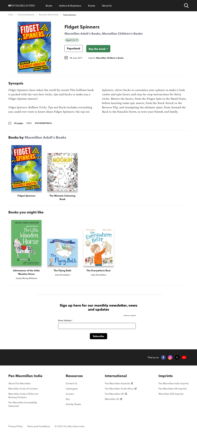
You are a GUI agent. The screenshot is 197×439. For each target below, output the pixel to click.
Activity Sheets (73, 404)
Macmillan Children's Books (122, 33)
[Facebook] (163, 357)
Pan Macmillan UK (114, 393)
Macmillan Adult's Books (49, 15)
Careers (70, 393)
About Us (107, 5)
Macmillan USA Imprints (170, 393)
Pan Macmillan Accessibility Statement (22, 404)
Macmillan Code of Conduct (23, 388)
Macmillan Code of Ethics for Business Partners (23, 395)
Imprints (165, 376)
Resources (74, 376)
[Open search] (186, 5)
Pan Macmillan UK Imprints (172, 388)
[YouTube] (184, 357)
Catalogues (72, 388)
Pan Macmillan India (25, 376)
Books (49, 5)
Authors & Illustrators (70, 5)
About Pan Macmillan (19, 383)
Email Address (65, 320)
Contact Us (71, 383)
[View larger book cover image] (34, 47)
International (116, 376)
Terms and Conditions (38, 426)
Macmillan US (112, 399)
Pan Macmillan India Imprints (173, 383)
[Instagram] (170, 357)
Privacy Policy (15, 426)
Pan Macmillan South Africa (119, 388)
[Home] (21, 5)
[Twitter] (177, 357)
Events (91, 5)
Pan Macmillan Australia (117, 383)
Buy (68, 399)
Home (10, 15)
